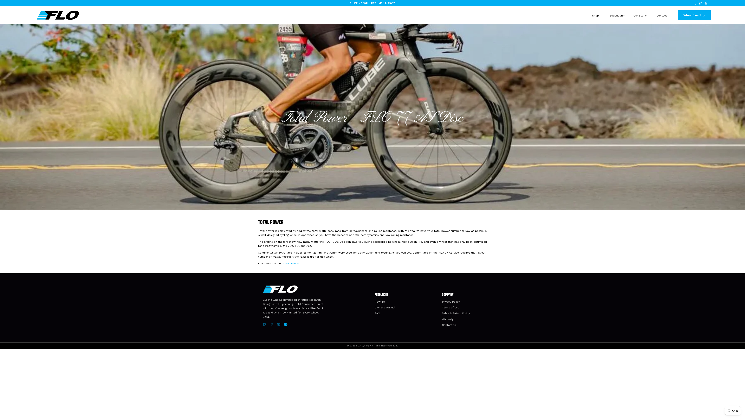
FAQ (377, 313)
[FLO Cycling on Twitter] (264, 325)
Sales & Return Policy (456, 313)
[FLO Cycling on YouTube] (279, 325)
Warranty (447, 319)
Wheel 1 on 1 (692, 15)
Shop (595, 15)
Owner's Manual (385, 307)
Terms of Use (450, 307)
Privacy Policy (451, 301)
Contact (662, 15)
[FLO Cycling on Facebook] (271, 325)
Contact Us (449, 324)
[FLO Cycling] (57, 15)
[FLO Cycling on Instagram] (286, 325)
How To (380, 301)
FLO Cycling (362, 345)
